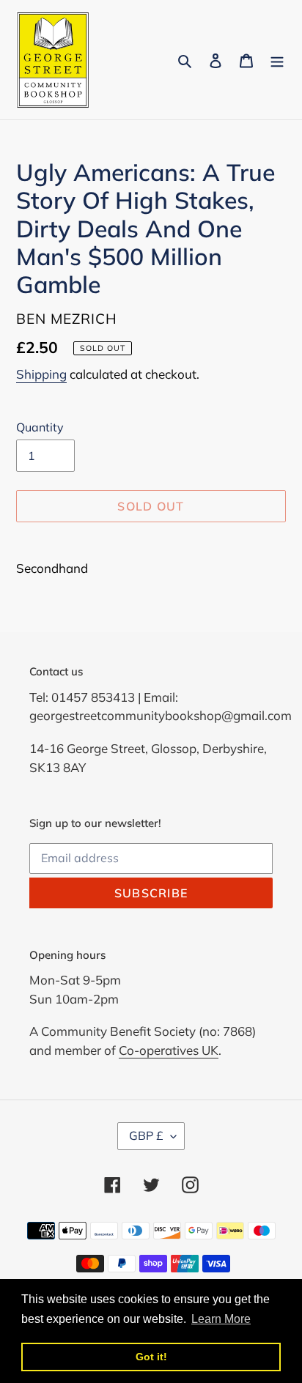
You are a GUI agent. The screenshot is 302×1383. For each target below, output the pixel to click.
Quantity (40, 427)
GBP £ (146, 1135)
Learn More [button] (221, 1319)
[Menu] (277, 59)
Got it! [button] (151, 1356)
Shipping (41, 374)
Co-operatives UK (168, 1050)
